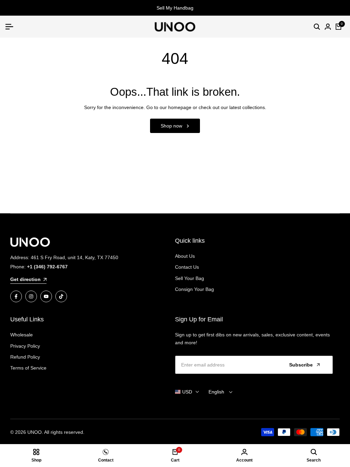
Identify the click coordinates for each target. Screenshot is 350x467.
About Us (185, 256)
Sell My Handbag (175, 8)
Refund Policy (25, 357)
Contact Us (187, 267)
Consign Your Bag (194, 289)
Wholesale (21, 334)
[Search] (317, 27)
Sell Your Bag (189, 278)
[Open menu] (12, 27)
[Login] (328, 27)
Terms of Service (28, 368)
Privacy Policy (25, 346)
